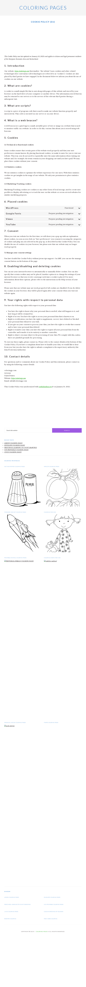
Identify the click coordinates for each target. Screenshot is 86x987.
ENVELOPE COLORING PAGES (14, 445)
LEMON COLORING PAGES (13, 443)
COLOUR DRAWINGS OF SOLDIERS (53, 911)
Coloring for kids (50, 512)
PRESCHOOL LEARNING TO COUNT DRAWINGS (20, 447)
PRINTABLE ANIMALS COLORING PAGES (15, 557)
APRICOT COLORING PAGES (51, 466)
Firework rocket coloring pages (15, 512)
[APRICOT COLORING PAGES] (63, 506)
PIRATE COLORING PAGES (51, 722)
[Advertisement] (43, 39)
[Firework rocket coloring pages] (23, 551)
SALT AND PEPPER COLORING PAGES (14, 466)
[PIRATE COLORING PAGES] (63, 882)
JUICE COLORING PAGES (13, 452)
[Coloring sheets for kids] (63, 561)
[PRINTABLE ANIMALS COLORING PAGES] (23, 561)
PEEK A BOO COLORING (50, 918)
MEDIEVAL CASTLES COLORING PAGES (15, 722)
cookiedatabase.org (45, 387)
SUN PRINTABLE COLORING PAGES (16, 450)
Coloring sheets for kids (52, 557)
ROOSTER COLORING (10, 918)
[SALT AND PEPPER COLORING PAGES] (23, 506)
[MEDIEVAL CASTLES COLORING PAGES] (23, 726)
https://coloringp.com (22, 71)
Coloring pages (43, 8)
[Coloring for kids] (63, 551)
